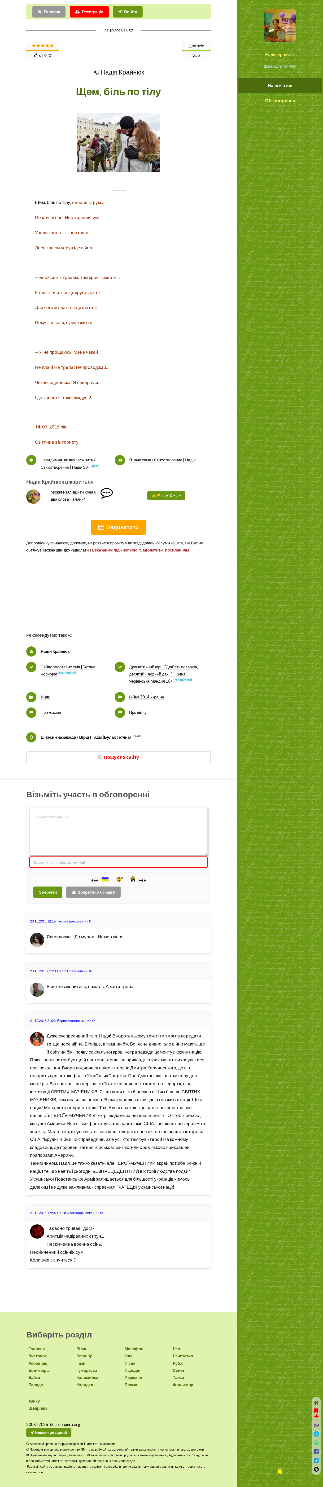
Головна (52, 11)
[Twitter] (316, 1460)
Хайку (34, 1401)
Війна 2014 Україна (146, 696)
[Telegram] (316, 1434)
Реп (176, 1348)
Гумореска (86, 1370)
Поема (131, 1384)
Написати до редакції (51, 1432)
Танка (178, 1377)
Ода (128, 1355)
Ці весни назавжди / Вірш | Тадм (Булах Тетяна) (86, 737)
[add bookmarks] (316, 1413)
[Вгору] (316, 1469)
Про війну (138, 712)
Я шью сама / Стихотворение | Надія (162, 459)
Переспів (133, 1377)
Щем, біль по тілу (52, 202)
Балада (35, 1384)
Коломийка (87, 1377)
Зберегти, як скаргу (96, 892)
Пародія (132, 1370)
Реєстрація (92, 11)
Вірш (45, 696)
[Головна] (316, 1402)
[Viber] (316, 1425)
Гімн (80, 1363)
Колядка (84, 1384)
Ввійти (130, 11)
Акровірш (37, 1363)
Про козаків (51, 712)
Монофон (134, 1348)
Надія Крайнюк (280, 54)
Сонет (178, 1370)
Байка (34, 1377)
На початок (280, 85)
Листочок (37, 1355)
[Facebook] (316, 1451)
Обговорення (280, 100)
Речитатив (183, 1355)
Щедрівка (37, 1408)
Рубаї (178, 1363)
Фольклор (183, 1384)
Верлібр (84, 1355)
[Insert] (105, 879)
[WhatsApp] (316, 1442)
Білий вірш (39, 1370)
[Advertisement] (118, 598)
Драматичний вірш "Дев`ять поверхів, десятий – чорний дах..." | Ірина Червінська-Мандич (163, 674)
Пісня (130, 1363)
